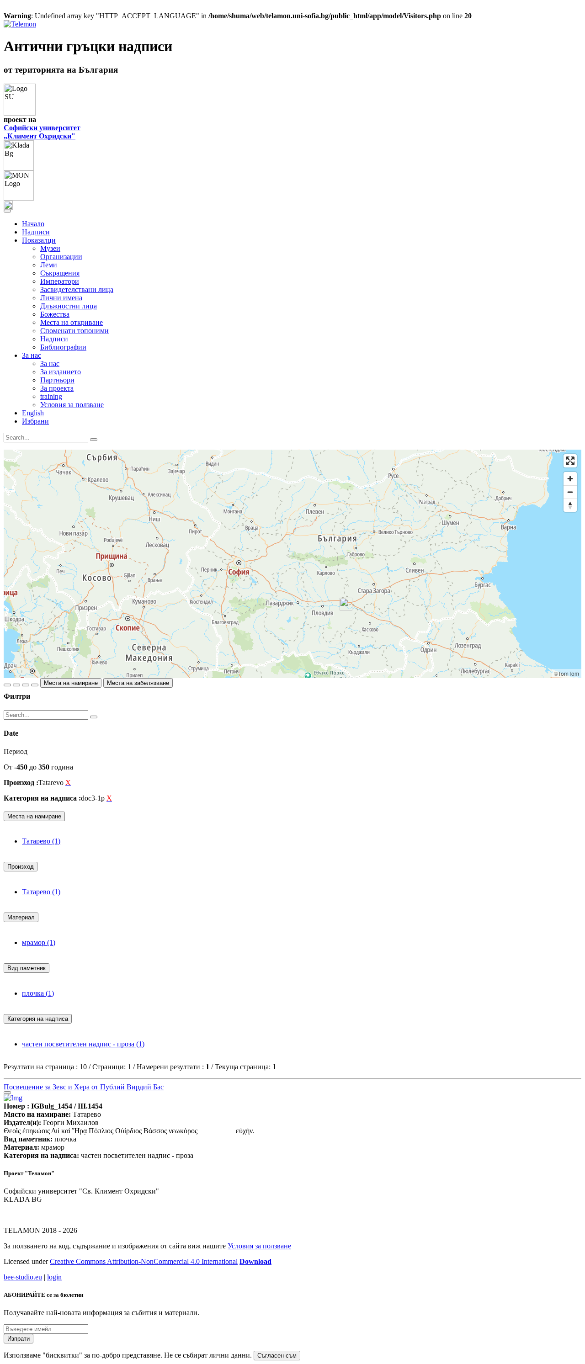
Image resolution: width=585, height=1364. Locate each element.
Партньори (57, 380)
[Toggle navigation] (7, 211)
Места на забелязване (138, 682)
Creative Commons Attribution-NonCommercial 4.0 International (144, 1261)
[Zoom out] (570, 492)
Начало (33, 224)
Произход (20, 866)
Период (15, 751)
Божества (54, 314)
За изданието (60, 372)
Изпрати (18, 1338)
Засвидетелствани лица (76, 289)
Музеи (50, 248)
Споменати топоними (74, 330)
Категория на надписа (37, 1018)
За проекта (57, 388)
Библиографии (63, 347)
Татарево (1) (41, 841)
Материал (21, 917)
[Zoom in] (570, 478)
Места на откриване (71, 322)
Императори (59, 281)
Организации (61, 256)
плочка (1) (38, 993)
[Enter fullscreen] (570, 460)
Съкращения (60, 273)
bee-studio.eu (23, 1277)
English (33, 413)
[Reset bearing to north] (570, 505)
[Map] (292, 564)
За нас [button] (31, 355)
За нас (49, 363)
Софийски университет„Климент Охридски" (42, 132)
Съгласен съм (277, 1355)
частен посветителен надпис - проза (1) (83, 1044)
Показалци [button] (39, 240)
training (51, 396)
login (54, 1277)
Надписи (36, 232)
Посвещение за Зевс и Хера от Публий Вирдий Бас (84, 1087)
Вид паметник (26, 968)
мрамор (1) (38, 942)
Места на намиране (71, 682)
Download (255, 1261)
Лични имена (61, 298)
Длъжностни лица (68, 306)
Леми (48, 265)
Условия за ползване (72, 405)
